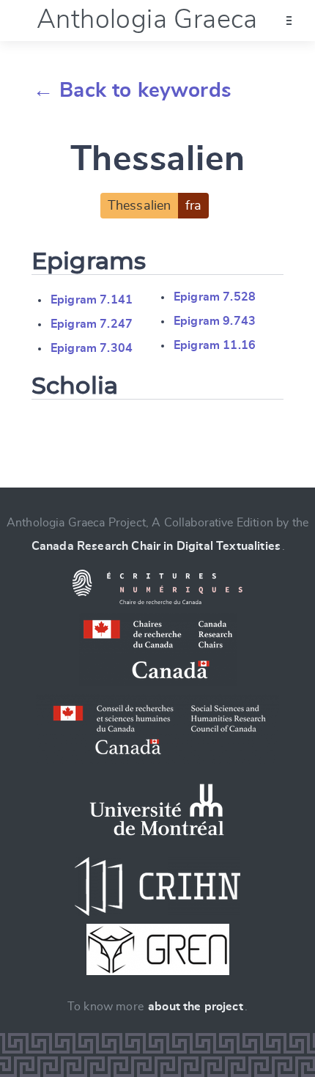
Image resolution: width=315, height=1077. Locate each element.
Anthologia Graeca (147, 20)
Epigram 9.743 (215, 321)
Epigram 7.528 (215, 297)
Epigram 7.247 (92, 324)
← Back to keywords (132, 91)
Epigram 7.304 (92, 348)
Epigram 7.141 (92, 300)
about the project (195, 1006)
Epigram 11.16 (215, 345)
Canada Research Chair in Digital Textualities (156, 546)
